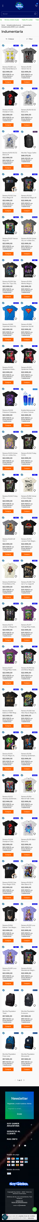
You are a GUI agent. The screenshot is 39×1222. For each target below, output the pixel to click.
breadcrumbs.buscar (14, 25)
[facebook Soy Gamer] (19, 1146)
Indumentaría (27, 25)
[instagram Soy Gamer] (14, 1146)
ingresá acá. (19, 1201)
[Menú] (3, 6)
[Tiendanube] (19, 1205)
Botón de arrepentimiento (19, 1202)
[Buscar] (35, 14)
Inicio (3, 25)
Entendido (31, 1218)
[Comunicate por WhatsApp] (34, 1209)
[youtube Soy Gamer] (25, 1146)
